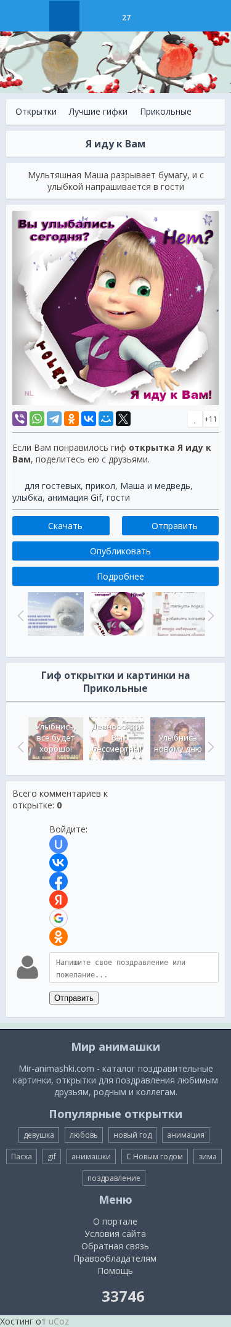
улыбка (27, 497)
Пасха (21, 1156)
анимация (186, 1135)
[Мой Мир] (106, 418)
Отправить (74, 998)
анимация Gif (74, 497)
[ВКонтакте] (88, 418)
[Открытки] (64, 16)
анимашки (91, 1156)
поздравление (113, 1178)
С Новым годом (154, 1156)
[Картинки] (95, 16)
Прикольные (166, 111)
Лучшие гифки (98, 111)
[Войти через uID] (58, 844)
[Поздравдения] (157, 16)
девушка (38, 1135)
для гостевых (53, 485)
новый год (132, 1135)
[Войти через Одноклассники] (58, 936)
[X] (123, 418)
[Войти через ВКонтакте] (58, 862)
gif (51, 1156)
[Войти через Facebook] (58, 881)
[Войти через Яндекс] (58, 899)
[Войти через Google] (58, 918)
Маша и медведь (155, 485)
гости (118, 497)
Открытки (36, 111)
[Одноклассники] (71, 418)
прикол (100, 485)
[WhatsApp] (37, 418)
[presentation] (19, 747)
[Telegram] (54, 418)
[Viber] (19, 418)
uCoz (59, 1321)
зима (207, 1156)
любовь (84, 1135)
